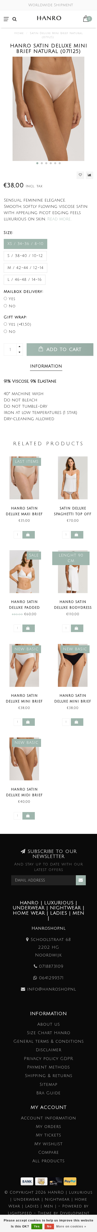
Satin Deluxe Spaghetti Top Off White (73, 514)
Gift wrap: (15, 317)
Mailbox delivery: (23, 292)
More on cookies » (71, 1226)
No (12, 306)
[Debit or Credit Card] (56, 1181)
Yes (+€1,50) (20, 324)
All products (48, 1161)
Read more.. (59, 219)
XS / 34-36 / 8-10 (25, 244)
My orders (48, 1126)
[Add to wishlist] (80, 175)
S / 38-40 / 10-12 (25, 256)
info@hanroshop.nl (51, 989)
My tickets (48, 1135)
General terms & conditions (48, 1041)
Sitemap (48, 1084)
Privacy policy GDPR (48, 1058)
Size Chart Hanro (48, 1032)
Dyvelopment (74, 1213)
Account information (48, 1118)
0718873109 (51, 966)
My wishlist (48, 1143)
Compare (48, 1152)
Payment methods (48, 1067)
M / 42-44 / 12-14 (25, 268)
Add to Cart (63, 349)
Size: (8, 233)
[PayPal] (70, 1181)
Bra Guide (48, 1093)
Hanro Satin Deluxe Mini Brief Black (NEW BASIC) (73, 701)
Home (19, 33)
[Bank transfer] (28, 1181)
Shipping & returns (48, 1075)
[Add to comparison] (89, 175)
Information (46, 366)
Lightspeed (20, 1213)
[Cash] (42, 1181)
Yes (12, 299)
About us (48, 1024)
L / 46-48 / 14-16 (24, 280)
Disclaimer (48, 1049)
